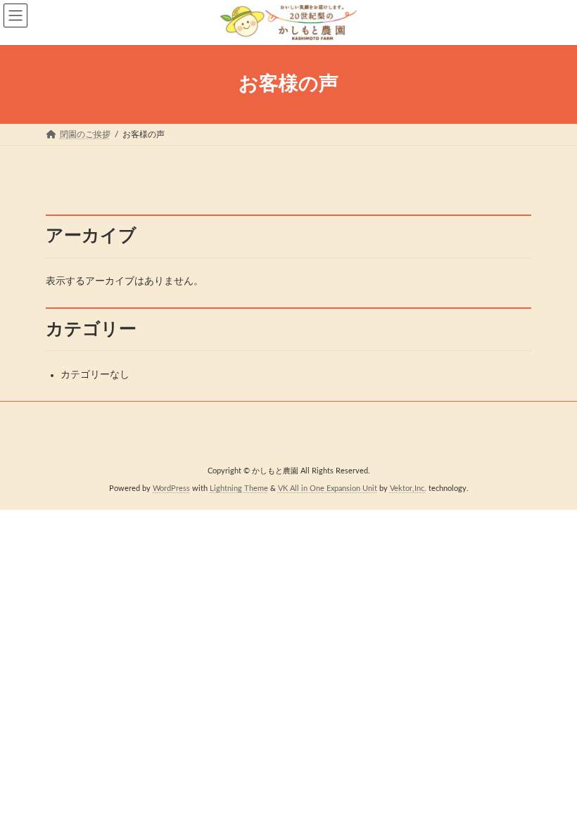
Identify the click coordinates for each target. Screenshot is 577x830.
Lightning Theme (239, 488)
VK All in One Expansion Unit (327, 488)
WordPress (171, 488)
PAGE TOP (550, 790)
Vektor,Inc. (408, 488)
